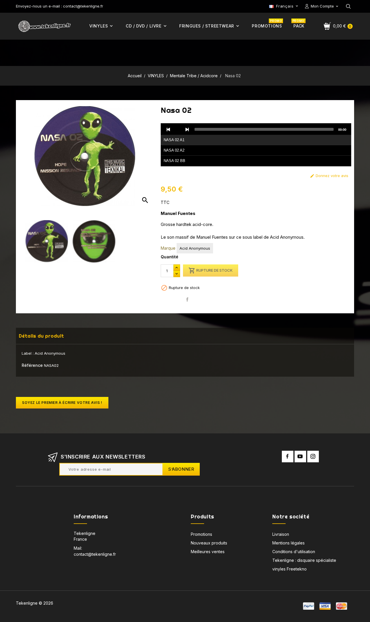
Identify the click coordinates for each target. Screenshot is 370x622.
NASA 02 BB (174, 161)
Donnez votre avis (329, 175)
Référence (32, 365)
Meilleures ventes (208, 551)
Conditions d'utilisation (293, 551)
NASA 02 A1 (174, 140)
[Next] (187, 129)
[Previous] (168, 129)
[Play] (178, 129)
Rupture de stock (210, 270)
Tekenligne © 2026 (34, 603)
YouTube (300, 456)
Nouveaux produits (209, 542)
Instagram (313, 456)
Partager (187, 299)
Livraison (280, 534)
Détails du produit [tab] (41, 336)
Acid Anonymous (195, 248)
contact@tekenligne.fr (95, 554)
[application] (256, 145)
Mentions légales (288, 542)
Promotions (201, 534)
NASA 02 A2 (174, 150)
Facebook (287, 456)
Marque (168, 248)
